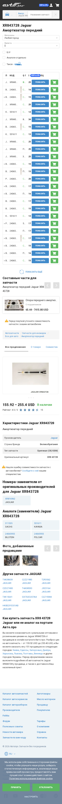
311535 (8, 525)
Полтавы (28, 653)
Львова (18, 653)
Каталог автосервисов (15, 699)
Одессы (24, 650)
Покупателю (43, 710)
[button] (44, 5)
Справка (41, 732)
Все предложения (15, 347)
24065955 (14, 89)
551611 (13, 112)
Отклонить (46, 787)
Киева (16, 650)
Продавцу (42, 704)
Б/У (8, 52)
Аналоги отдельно (16, 57)
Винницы (38, 653)
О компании (43, 726)
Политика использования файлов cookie (31, 778)
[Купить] (54, 82)
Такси (10, 64)
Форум (6, 721)
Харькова (8, 653)
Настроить (31, 797)
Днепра (46, 650)
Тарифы (41, 721)
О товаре (36, 347)
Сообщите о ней (30, 470)
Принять (16, 787)
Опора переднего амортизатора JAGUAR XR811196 (42, 300)
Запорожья (35, 650)
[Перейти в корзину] (57, 5)
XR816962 (10, 500)
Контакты (42, 737)
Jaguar (54, 438)
